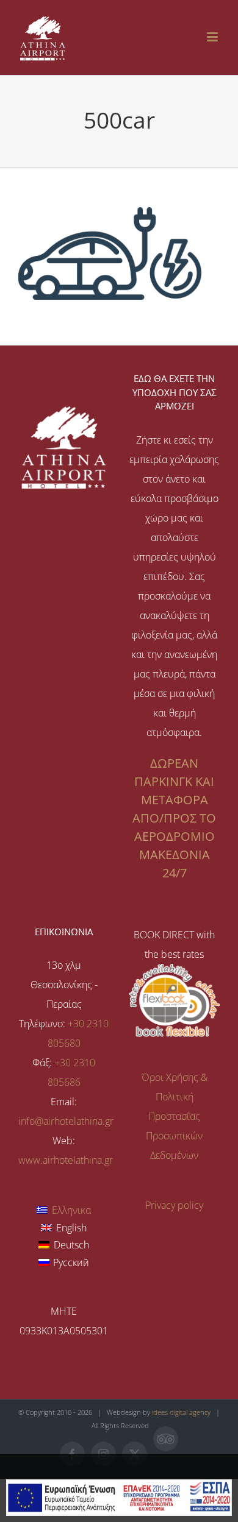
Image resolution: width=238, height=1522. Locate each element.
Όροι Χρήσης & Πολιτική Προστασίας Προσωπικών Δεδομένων (174, 1116)
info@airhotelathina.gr (66, 1121)
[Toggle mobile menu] (213, 36)
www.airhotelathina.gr (65, 1160)
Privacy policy (174, 1205)
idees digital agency (181, 1412)
